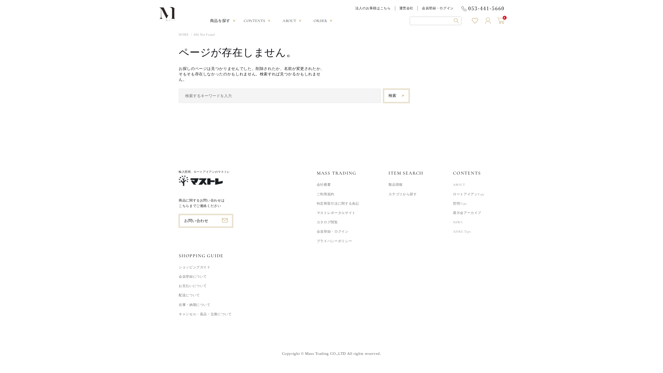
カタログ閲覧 (327, 222)
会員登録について (193, 277)
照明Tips (460, 204)
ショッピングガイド (195, 267)
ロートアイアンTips (468, 194)
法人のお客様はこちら (373, 8)
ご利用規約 (325, 194)
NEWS (458, 222)
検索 (392, 96)
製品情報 (395, 185)
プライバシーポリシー (334, 241)
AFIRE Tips (462, 231)
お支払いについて (193, 286)
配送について (189, 295)
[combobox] (280, 96)
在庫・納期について (195, 305)
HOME (184, 35)
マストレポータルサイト (336, 213)
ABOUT (459, 185)
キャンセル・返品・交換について (205, 314)
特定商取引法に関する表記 (338, 204)
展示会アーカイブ (467, 213)
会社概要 (324, 185)
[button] (435, 21)
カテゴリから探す (402, 194)
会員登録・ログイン (438, 8)
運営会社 (406, 8)
